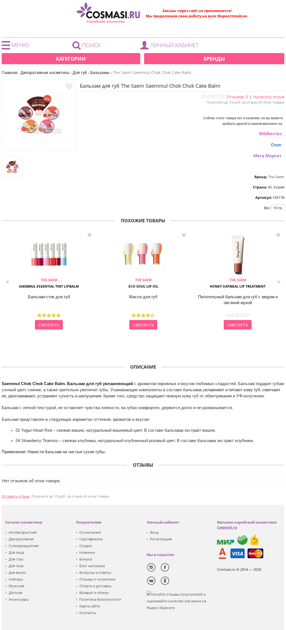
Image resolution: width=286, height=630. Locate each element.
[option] (48, 281)
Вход (154, 532)
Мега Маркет (267, 155)
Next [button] (278, 281)
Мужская (16, 585)
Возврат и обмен (94, 592)
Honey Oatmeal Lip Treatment (238, 283)
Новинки (87, 552)
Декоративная (21, 538)
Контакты (87, 612)
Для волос (17, 572)
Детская (15, 592)
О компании (90, 532)
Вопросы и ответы (95, 572)
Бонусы (85, 559)
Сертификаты (91, 538)
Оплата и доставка (95, 585)
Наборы (16, 579)
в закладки (89, 235)
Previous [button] (7, 281)
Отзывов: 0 (237, 96)
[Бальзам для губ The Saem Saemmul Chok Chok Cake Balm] (39, 144)
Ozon (276, 144)
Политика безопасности (100, 599)
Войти (171, 46)
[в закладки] (69, 86)
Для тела (16, 565)
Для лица (16, 552)
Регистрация (161, 538)
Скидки (85, 545)
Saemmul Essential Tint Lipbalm (49, 283)
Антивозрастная (23, 532)
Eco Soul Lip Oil (143, 283)
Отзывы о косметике (97, 579)
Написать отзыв (268, 96)
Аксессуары (19, 599)
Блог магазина (92, 565)
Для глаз (16, 559)
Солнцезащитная (24, 545)
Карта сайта (89, 605)
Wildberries (270, 133)
